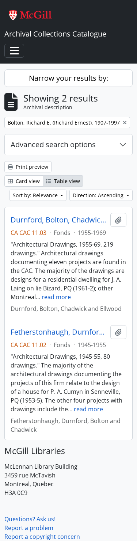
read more (56, 297)
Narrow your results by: (68, 78)
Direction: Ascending (99, 195)
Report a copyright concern (42, 537)
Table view (66, 181)
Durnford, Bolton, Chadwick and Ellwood (59, 220)
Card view (27, 181)
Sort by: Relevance (36, 195)
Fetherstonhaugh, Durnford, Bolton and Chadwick (59, 332)
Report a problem (28, 528)
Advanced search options (53, 144)
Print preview (31, 166)
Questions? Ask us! (30, 519)
